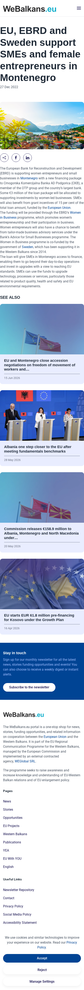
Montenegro (29, 178)
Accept (42, 958)
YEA (6, 850)
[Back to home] (29, 8)
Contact (8, 898)
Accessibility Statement (20, 923)
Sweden (27, 247)
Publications (12, 842)
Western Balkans (15, 834)
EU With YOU (12, 859)
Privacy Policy (13, 906)
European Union (59, 208)
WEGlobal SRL (25, 761)
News (7, 801)
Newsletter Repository (18, 890)
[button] (79, 8)
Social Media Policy (17, 914)
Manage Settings (42, 981)
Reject (42, 970)
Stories (8, 809)
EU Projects (11, 826)
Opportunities (12, 818)
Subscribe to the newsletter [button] (29, 687)
